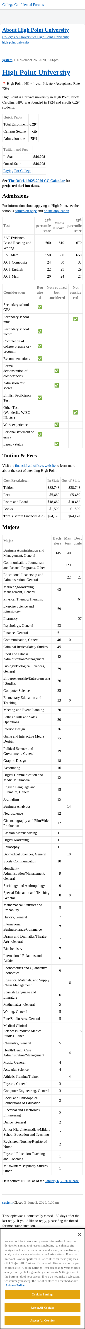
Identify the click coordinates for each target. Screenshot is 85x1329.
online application (56, 211)
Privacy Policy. (15, 1285)
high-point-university (15, 42)
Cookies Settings (42, 1294)
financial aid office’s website (35, 465)
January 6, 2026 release (62, 1181)
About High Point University (35, 30)
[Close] (80, 1234)
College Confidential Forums (23, 5)
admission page (26, 211)
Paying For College (17, 171)
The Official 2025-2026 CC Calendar (36, 181)
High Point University (36, 72)
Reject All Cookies (42, 1307)
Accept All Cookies (42, 1320)
